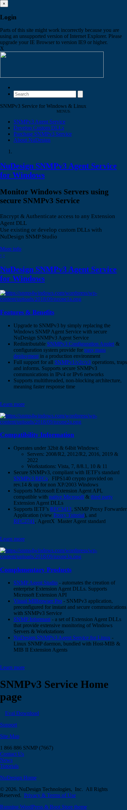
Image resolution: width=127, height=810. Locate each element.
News (6, 760)
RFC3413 (60, 509)
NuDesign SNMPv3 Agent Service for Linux (62, 637)
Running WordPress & (25, 807)
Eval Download (22, 713)
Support (8, 725)
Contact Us (12, 754)
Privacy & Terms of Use (50, 795)
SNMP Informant (32, 619)
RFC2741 (24, 521)
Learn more (12, 404)
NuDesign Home (18, 777)
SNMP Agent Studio (36, 582)
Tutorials (9, 766)
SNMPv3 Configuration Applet (80, 344)
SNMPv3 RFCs (31, 478)
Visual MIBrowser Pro (38, 601)
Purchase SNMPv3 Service (43, 134)
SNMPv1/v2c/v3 (73, 362)
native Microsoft (66, 497)
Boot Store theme (68, 807)
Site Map (9, 736)
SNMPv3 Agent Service (39, 121)
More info (10, 249)
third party (102, 497)
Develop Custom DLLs (39, 128)
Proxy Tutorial (69, 515)
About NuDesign (32, 140)
